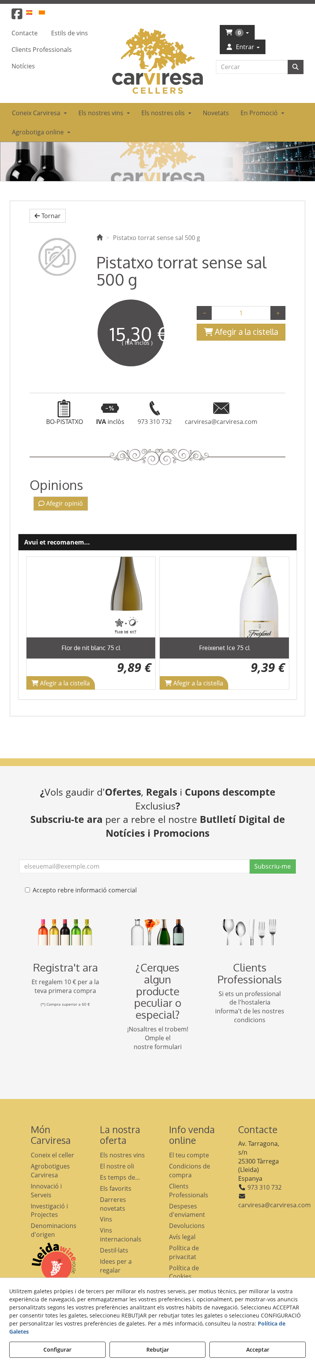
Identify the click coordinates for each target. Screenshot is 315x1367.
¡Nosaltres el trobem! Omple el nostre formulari (157, 1038)
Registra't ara (65, 967)
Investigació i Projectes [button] (49, 1210)
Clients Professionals (249, 973)
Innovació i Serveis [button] (46, 1190)
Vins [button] (106, 1219)
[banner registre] (65, 932)
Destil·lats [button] (114, 1250)
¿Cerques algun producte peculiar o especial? (157, 990)
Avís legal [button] (182, 1237)
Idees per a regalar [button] (116, 1265)
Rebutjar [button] (157, 1349)
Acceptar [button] (257, 1349)
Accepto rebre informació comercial (85, 890)
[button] (17, 16)
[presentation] (38, 623)
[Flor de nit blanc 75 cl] (91, 597)
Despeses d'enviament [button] (187, 1210)
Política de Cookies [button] (184, 1272)
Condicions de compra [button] (189, 1170)
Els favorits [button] (115, 1188)
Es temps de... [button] (120, 1177)
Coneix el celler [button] (52, 1155)
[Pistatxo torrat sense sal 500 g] (57, 256)
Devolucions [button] (187, 1225)
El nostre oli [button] (117, 1166)
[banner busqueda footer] (157, 932)
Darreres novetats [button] (113, 1204)
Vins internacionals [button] (120, 1234)
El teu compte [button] (189, 1155)
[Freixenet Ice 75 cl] (224, 597)
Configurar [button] (57, 1349)
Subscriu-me (272, 866)
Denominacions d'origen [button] (53, 1230)
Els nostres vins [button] (122, 1155)
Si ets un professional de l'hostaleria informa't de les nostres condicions (249, 1007)
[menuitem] (33, 12)
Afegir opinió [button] (64, 503)
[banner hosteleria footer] (249, 932)
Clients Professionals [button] (188, 1190)
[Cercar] (295, 67)
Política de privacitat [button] (184, 1252)
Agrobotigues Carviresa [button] (50, 1170)
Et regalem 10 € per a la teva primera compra (65, 986)
